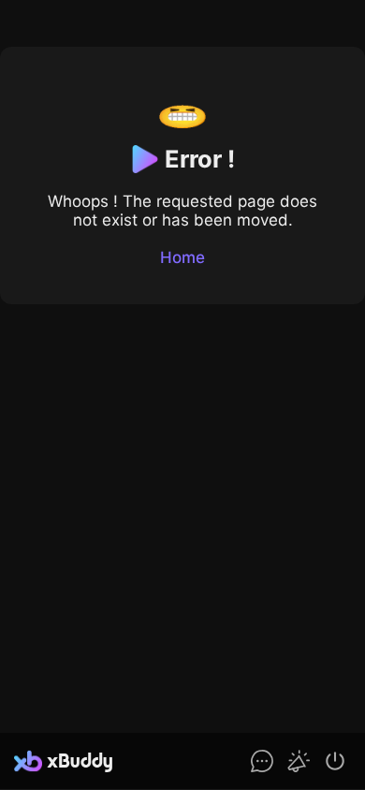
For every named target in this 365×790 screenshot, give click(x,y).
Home (182, 257)
